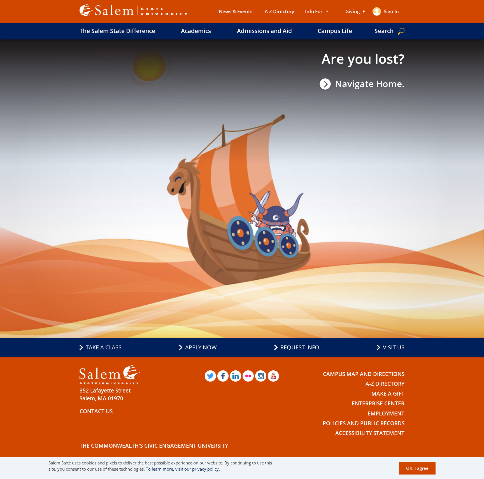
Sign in (391, 11)
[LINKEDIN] (235, 376)
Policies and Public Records (363, 423)
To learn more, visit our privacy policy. (183, 469)
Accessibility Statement (369, 433)
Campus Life (335, 31)
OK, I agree (417, 468)
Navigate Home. (369, 83)
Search (384, 31)
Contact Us (96, 411)
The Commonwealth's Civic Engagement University (154, 445)
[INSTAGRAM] (260, 376)
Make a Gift (387, 393)
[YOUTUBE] (273, 376)
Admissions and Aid (264, 31)
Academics (196, 31)
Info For (313, 11)
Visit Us (393, 347)
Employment (385, 413)
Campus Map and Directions (363, 374)
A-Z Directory (279, 11)
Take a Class (104, 347)
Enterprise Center (378, 403)
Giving (352, 11)
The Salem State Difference (117, 31)
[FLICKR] (248, 376)
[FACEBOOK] (223, 376)
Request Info (299, 347)
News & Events (235, 11)
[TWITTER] (210, 376)
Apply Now (201, 347)
